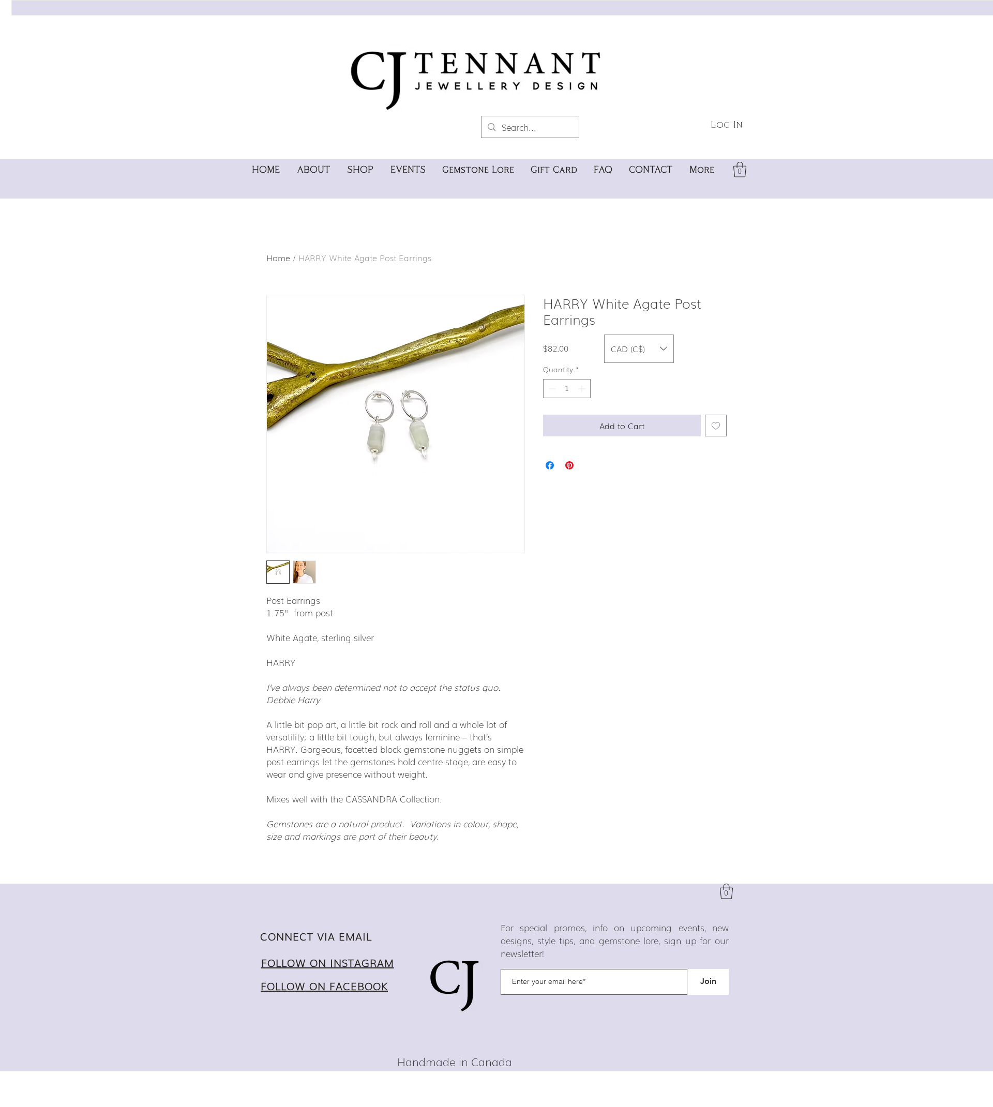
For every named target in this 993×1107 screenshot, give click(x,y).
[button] (739, 169)
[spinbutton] (567, 389)
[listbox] (639, 349)
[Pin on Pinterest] (569, 465)
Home (278, 257)
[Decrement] (551, 389)
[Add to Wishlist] (716, 425)
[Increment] (582, 389)
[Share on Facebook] (550, 465)
